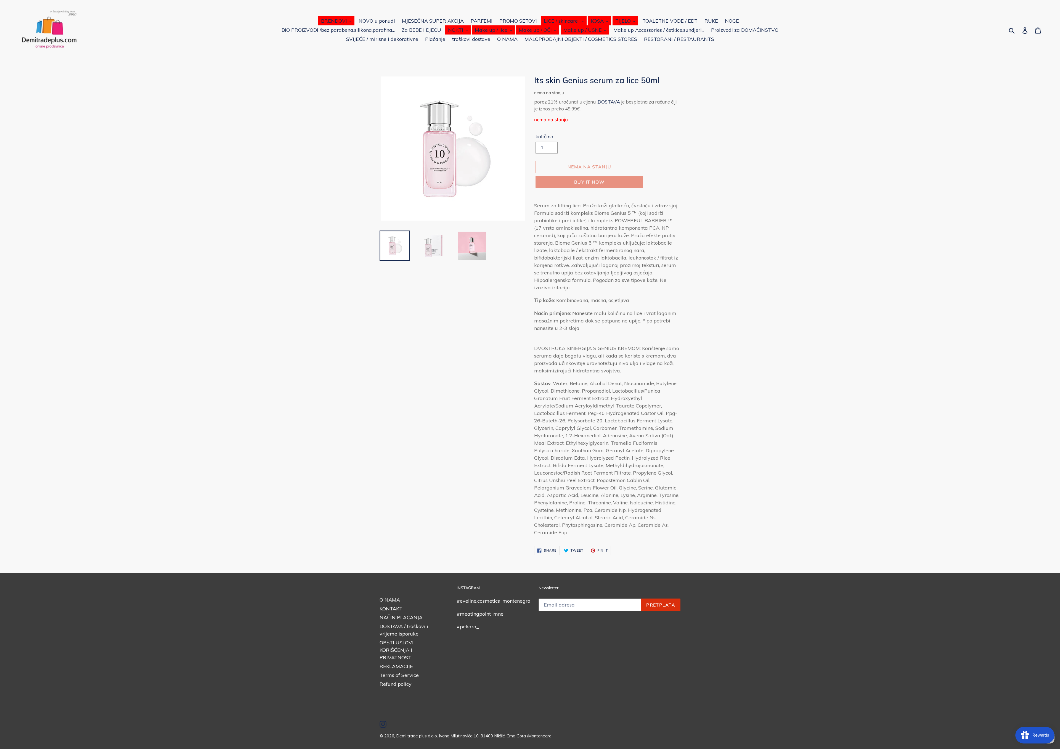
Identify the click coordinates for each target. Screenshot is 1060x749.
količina (544, 136)
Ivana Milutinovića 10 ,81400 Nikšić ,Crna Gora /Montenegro (495, 736)
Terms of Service (399, 675)
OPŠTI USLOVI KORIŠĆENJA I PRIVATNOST (397, 650)
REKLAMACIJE (396, 666)
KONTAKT (391, 608)
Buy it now (589, 182)
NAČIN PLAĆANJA (401, 617)
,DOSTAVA (608, 102)
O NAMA (390, 600)
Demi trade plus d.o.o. (417, 736)
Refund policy (396, 684)
